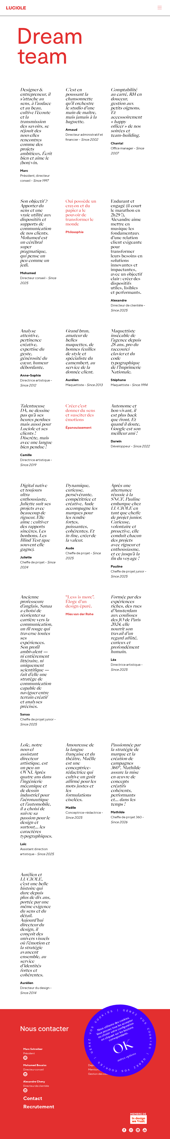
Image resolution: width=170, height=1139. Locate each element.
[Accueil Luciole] (16, 7)
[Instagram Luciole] (131, 1130)
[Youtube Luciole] (145, 1130)
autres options (127, 1056)
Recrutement (38, 1106)
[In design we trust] (138, 1119)
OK (122, 1047)
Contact (32, 1098)
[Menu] (160, 8)
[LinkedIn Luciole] (138, 1130)
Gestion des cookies (100, 1073)
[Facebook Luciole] (124, 1130)
